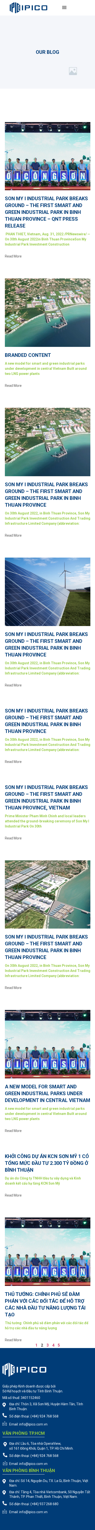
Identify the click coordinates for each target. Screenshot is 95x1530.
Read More (13, 256)
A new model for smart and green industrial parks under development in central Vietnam (47, 1093)
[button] (64, 7)
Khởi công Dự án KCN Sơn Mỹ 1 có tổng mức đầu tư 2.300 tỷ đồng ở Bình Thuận (47, 1163)
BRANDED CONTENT (28, 355)
